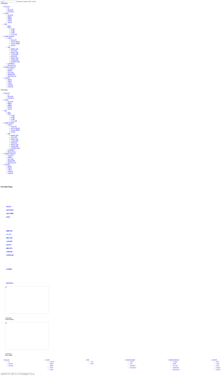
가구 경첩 (14, 121)
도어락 (6, 100)
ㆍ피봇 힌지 (8, 244)
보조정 (10, 109)
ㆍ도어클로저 (8, 269)
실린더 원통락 (15, 130)
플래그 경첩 (14, 139)
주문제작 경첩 (15, 148)
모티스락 (10, 101)
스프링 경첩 (14, 141)
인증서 (10, 169)
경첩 (5, 110)
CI (8, 95)
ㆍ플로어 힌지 (8, 248)
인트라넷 (10, 173)
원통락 (10, 105)
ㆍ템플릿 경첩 (8, 230)
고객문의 (10, 171)
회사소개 (7, 93)
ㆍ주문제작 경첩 (9, 255)
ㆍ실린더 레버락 (9, 210)
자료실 (10, 168)
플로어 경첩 (14, 144)
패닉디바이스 (12, 151)
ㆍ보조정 (7, 216)
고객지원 (7, 164)
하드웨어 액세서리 (10, 153)
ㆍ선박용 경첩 (8, 251)
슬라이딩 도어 (12, 162)
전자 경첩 (14, 137)
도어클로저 (11, 150)
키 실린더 (10, 155)
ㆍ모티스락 (8, 206)
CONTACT (11, 98)
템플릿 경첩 (14, 135)
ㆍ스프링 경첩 (8, 241)
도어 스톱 (10, 159)
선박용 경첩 (14, 146)
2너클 (13, 115)
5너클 (13, 119)
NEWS (10, 166)
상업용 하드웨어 (9, 123)
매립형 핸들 (11, 161)
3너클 (13, 117)
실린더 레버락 (15, 128)
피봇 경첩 (14, 142)
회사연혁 (10, 96)
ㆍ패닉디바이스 (9, 283)
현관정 (10, 107)
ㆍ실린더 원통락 (9, 213)
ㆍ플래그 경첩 (8, 237)
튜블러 (10, 103)
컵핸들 (10, 157)
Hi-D (9, 112)
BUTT (9, 114)
